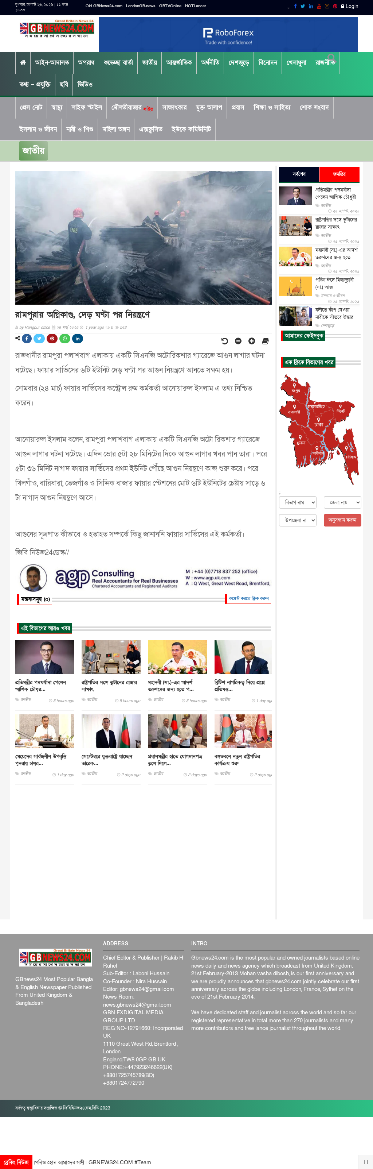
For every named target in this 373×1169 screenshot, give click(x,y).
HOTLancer (195, 6)
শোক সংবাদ (314, 107)
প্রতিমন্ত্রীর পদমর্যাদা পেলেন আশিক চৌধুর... (40, 686)
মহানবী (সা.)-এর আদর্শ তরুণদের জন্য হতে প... (171, 686)
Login (351, 6)
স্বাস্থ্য (57, 107)
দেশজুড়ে (239, 62)
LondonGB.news (141, 6)
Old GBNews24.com (104, 6)
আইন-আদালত (52, 62)
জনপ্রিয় (339, 174)
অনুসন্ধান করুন (342, 520)
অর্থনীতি (210, 62)
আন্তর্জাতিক (179, 62)
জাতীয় (149, 62)
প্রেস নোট (31, 107)
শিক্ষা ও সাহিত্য (272, 107)
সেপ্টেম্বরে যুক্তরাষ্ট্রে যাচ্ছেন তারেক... (107, 760)
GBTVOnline (170, 6)
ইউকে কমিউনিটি (191, 129)
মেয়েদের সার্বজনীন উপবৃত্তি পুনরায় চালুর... (40, 760)
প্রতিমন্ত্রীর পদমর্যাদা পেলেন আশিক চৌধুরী (335, 193)
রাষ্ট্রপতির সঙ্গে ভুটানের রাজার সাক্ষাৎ (109, 686)
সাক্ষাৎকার (174, 107)
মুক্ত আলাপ (209, 107)
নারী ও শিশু (79, 129)
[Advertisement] (143, 852)
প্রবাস (238, 107)
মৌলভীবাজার (132, 107)
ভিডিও (85, 84)
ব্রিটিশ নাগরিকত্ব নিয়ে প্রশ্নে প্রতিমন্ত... (240, 686)
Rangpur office (37, 327)
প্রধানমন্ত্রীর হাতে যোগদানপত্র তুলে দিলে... (175, 760)
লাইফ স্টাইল (87, 107)
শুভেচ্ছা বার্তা (118, 62)
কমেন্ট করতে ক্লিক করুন (249, 598)
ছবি (64, 84)
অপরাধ (86, 62)
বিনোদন (268, 62)
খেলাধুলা (296, 62)
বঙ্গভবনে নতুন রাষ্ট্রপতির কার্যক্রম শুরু (237, 760)
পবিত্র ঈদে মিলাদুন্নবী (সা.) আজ (334, 284)
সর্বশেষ (299, 174)
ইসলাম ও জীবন (38, 129)
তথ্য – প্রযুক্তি (35, 84)
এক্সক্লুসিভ (150, 129)
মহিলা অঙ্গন (116, 129)
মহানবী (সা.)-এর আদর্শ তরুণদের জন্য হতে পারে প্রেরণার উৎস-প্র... (336, 257)
